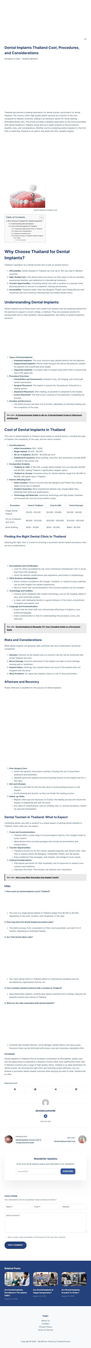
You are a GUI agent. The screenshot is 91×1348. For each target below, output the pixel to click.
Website (66, 1207)
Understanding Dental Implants (22, 224)
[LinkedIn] (76, 1089)
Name (9, 1207)
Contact (45, 1323)
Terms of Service (45, 1330)
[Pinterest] (56, 1089)
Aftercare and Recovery (23, 233)
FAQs (18, 238)
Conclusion (23, 240)
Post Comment (15, 1245)
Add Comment (13, 1215)
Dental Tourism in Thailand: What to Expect (29, 236)
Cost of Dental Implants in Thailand (24, 226)
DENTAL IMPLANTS (31, 59)
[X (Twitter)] (35, 1089)
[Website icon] (45, 1116)
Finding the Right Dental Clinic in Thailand (28, 229)
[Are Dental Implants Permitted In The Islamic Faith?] (17, 1279)
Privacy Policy (45, 1327)
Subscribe (68, 1171)
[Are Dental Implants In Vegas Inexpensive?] (45, 1279)
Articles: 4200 (45, 1121)
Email (37, 1207)
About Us (45, 1320)
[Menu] (85, 39)
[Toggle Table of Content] (40, 218)
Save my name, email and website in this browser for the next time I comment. (37, 1237)
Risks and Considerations (23, 231)
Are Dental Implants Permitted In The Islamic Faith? (16, 1293)
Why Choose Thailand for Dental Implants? (25, 221)
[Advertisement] (44, 16)
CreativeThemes (63, 1341)
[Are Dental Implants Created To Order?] (73, 1279)
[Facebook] (15, 1089)
